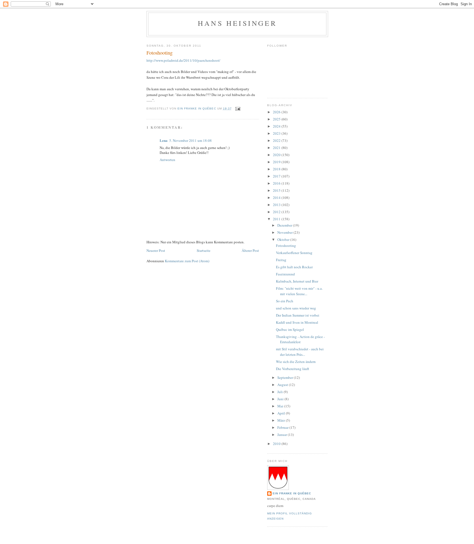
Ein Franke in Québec (292, 493)
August (283, 384)
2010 (277, 443)
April (281, 413)
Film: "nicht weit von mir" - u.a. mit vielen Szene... (299, 291)
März (281, 420)
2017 (277, 176)
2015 (277, 190)
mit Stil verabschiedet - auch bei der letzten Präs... (300, 351)
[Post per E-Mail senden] (237, 108)
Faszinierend (285, 274)
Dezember (285, 225)
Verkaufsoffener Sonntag (294, 252)
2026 (277, 111)
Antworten (167, 159)
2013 (277, 204)
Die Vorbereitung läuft (292, 368)
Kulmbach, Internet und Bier (297, 281)
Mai (280, 406)
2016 (277, 183)
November (285, 232)
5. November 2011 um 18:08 (190, 140)
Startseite (203, 250)
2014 (277, 197)
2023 (277, 133)
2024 (277, 126)
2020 (277, 154)
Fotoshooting (286, 245)
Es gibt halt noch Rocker (294, 266)
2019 (277, 161)
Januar (282, 434)
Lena (164, 140)
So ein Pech (284, 300)
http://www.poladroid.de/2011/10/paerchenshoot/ (183, 60)
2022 (277, 140)
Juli (280, 391)
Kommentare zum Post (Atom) (187, 260)
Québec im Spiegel (290, 329)
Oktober (283, 239)
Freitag (281, 259)
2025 (277, 119)
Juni (280, 398)
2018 (277, 169)
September (285, 377)
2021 (277, 147)
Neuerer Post (155, 250)
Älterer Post (250, 250)
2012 (277, 211)
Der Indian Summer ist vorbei (297, 315)
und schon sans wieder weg (296, 308)
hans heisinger (237, 23)
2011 (277, 218)
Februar (283, 427)
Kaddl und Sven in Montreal (297, 322)
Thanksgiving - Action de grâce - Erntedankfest (300, 339)
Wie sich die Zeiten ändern (296, 361)
